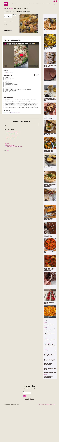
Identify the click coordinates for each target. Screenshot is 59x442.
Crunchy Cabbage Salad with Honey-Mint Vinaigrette (49, 185)
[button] (54, 4)
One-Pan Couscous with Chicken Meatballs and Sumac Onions (50, 330)
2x (36, 75)
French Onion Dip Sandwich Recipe (48, 219)
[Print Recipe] (13, 15)
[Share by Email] (15, 15)
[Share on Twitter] (5, 17)
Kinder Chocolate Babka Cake (50, 369)
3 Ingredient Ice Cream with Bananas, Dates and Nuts (50, 99)
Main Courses (7, 143)
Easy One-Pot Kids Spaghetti (48, 319)
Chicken (6, 144)
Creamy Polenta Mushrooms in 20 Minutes (48, 167)
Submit (24, 395)
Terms (51, 404)
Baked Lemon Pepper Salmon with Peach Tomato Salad (49, 269)
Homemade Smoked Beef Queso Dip (49, 324)
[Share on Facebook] (9, 17)
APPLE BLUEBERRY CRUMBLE (11, 132)
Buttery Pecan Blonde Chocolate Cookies (49, 355)
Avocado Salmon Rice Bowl (49, 32)
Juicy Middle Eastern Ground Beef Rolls (49, 151)
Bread (34, 3)
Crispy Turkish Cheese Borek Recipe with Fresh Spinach (50, 335)
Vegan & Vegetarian (27, 3)
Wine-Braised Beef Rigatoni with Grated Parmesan (49, 48)
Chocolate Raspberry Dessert (49, 303)
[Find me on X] (28, 399)
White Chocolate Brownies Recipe (48, 286)
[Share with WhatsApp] (11, 17)
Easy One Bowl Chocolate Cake (48, 236)
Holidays (38, 3)
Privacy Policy (40, 404)
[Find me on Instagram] (31, 399)
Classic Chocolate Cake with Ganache (49, 82)
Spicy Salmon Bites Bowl (50, 372)
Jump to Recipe (8, 14)
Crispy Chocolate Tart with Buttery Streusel (49, 202)
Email (24, 391)
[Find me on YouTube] (33, 399)
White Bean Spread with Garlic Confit (50, 134)
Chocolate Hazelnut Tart (50, 350)
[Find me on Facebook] (26, 399)
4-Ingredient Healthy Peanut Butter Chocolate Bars (50, 345)
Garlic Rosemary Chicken (11, 139)
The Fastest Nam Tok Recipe (11, 134)
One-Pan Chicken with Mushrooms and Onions (49, 360)
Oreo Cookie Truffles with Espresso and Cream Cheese (13, 146)
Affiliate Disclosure (46, 404)
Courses (18, 3)
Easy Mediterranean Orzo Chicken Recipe (50, 340)
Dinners (13, 3)
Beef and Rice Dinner (10, 138)
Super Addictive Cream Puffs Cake (13, 133)
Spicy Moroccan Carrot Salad (49, 252)
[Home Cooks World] (6, 4)
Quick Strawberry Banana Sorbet (48, 377)
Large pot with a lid (9, 72)
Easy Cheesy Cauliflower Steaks (10, 145)
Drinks (43, 3)
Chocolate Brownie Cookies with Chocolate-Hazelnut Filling (50, 117)
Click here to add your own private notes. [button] (11, 112)
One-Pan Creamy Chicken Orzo (48, 364)
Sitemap (54, 404)
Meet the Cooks (50, 3)
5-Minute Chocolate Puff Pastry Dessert (50, 66)
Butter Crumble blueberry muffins (13, 131)
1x (34, 75)
